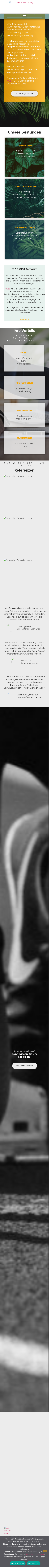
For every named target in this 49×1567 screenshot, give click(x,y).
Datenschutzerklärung (35, 1554)
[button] (24, 16)
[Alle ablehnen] (45, 1551)
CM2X (10, 80)
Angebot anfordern (24, 1066)
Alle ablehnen (33, 1563)
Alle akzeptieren (17, 1563)
